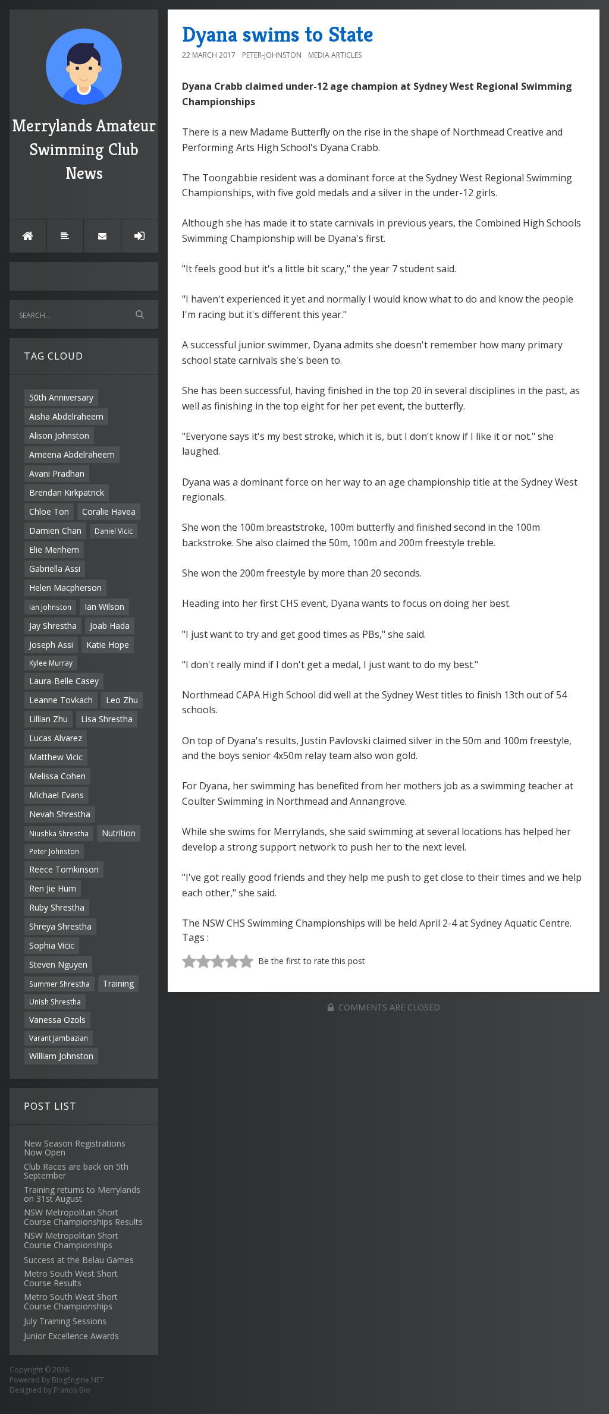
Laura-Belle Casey (64, 680)
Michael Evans (56, 795)
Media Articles (335, 55)
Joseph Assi (51, 644)
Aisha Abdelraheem (66, 416)
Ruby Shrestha (56, 907)
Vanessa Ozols (57, 1019)
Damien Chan (55, 530)
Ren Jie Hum (52, 888)
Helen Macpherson (65, 587)
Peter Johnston (54, 851)
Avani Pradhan (56, 473)
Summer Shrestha (59, 983)
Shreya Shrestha (60, 926)
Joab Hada (110, 625)
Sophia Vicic (51, 945)
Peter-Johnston (272, 55)
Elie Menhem (54, 549)
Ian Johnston (50, 607)
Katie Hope (107, 644)
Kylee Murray (51, 662)
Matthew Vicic (56, 757)
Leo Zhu (122, 700)
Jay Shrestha (53, 625)
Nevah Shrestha (59, 814)
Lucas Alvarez (55, 738)
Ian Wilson (104, 606)
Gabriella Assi (54, 568)
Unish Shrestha (55, 1001)
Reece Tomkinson (64, 869)
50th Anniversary (61, 397)
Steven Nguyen (58, 964)
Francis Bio (72, 1390)
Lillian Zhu (48, 719)
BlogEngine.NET (78, 1380)
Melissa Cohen (57, 776)
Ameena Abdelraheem (72, 454)
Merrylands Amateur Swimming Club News (84, 149)
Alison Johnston (59, 435)
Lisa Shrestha (107, 719)
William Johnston (61, 1056)
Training (118, 983)
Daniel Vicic (114, 531)
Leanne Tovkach (61, 700)
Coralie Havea (109, 511)
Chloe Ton (49, 511)
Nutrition (119, 833)
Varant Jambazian (58, 1038)
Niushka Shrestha (59, 833)
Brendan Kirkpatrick (66, 492)
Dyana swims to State (277, 34)
